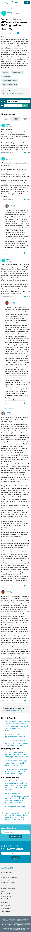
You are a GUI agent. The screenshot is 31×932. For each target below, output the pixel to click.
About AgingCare (5, 911)
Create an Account (5, 908)
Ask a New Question (15, 93)
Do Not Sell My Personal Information (17, 929)
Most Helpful (6, 119)
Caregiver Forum (5, 891)
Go (25, 106)
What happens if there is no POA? (15, 808)
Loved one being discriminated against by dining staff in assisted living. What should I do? (17, 743)
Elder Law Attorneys (6, 896)
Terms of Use (22, 928)
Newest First (15, 119)
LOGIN (26, 2)
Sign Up (15, 858)
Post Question (15, 836)
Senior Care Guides (6, 894)
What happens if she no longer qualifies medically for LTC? (16, 735)
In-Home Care (4, 875)
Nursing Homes (5, 885)
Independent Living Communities (9, 877)
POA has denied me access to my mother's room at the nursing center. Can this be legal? (17, 771)
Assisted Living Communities (8, 880)
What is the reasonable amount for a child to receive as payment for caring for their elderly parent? (17, 754)
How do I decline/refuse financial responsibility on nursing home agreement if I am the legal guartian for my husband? (17, 816)
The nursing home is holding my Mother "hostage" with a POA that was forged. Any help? (16, 763)
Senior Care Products (6, 899)
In (2, 105)
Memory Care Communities (8, 882)
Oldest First (25, 119)
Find (3, 101)
